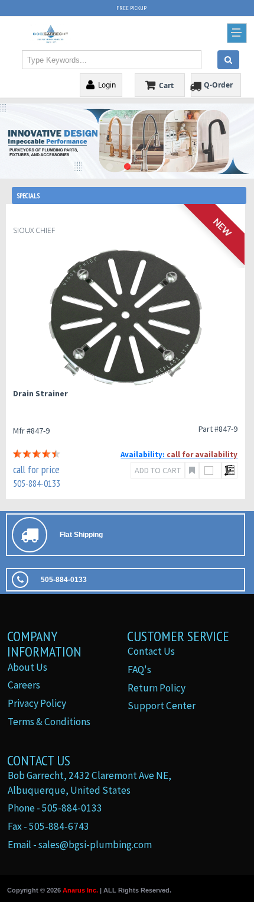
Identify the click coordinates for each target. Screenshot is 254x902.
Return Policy (156, 687)
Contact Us (151, 651)
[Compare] (210, 470)
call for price (36, 469)
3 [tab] (145, 167)
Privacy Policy (37, 703)
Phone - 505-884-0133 (55, 807)
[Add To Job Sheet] (229, 470)
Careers (24, 684)
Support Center (162, 705)
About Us (27, 667)
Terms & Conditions (49, 721)
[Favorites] (192, 470)
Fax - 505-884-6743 (48, 826)
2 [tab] (127, 167)
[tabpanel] (127, 141)
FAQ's (139, 669)
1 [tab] (109, 167)
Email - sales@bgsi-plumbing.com (80, 844)
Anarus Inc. (80, 890)
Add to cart (158, 470)
